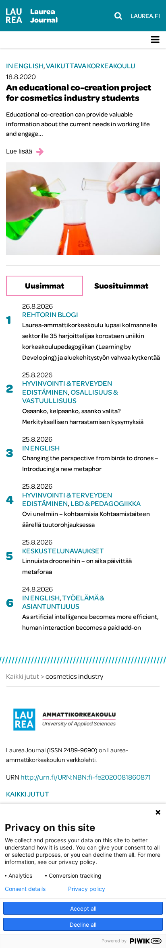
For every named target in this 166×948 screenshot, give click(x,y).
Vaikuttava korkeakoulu (90, 66)
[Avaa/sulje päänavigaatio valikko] (155, 39)
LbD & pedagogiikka (106, 503)
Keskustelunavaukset (63, 551)
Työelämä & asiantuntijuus (63, 602)
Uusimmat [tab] (44, 285)
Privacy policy (86, 889)
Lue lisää (19, 151)
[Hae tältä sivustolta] (118, 15)
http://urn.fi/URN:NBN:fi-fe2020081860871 (86, 777)
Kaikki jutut (27, 794)
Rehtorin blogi (50, 314)
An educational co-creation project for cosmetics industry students (78, 92)
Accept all (83, 908)
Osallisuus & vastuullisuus (70, 396)
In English (25, 66)
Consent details (25, 889)
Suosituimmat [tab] (121, 285)
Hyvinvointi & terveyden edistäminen (67, 387)
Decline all (83, 924)
